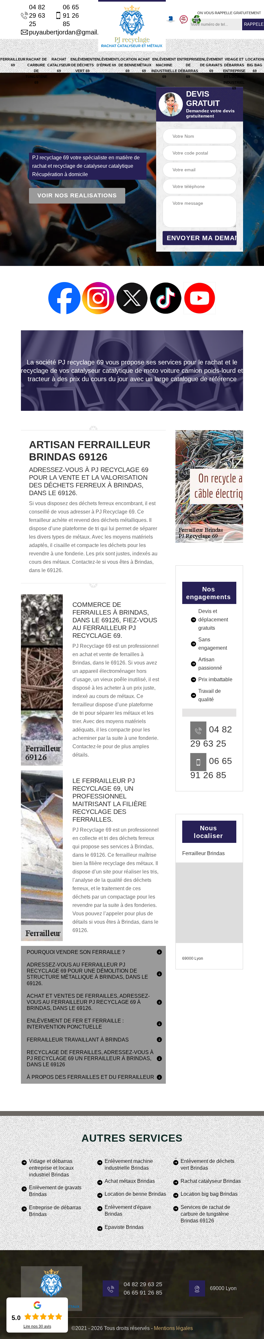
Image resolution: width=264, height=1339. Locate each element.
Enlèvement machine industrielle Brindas (129, 1164)
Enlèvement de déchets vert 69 (82, 65)
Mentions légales (173, 1328)
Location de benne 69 (127, 65)
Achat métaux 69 (144, 65)
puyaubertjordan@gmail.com (55, 32)
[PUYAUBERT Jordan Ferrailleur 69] (132, 25)
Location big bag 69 (254, 65)
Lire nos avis (37, 1326)
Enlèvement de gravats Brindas (55, 1191)
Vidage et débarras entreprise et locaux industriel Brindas (51, 1167)
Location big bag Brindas (209, 1194)
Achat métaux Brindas (130, 1181)
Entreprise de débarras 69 (188, 68)
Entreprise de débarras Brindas (55, 1211)
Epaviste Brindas (124, 1227)
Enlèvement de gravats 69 (211, 65)
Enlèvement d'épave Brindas (128, 1210)
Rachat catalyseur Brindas (211, 1181)
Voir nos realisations (77, 196)
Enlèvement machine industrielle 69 (164, 68)
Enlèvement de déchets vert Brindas (207, 1164)
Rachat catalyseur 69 (59, 65)
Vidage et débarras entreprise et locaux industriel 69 (234, 73)
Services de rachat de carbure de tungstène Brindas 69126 (205, 1213)
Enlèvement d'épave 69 (106, 62)
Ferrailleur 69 (12, 62)
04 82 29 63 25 (37, 15)
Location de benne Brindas (135, 1194)
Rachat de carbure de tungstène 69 (36, 70)
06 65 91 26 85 (71, 15)
